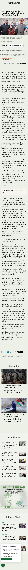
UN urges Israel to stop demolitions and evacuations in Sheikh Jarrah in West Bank (13, 389)
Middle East (4, 534)
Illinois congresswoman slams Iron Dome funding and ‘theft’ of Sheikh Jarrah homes (13, 418)
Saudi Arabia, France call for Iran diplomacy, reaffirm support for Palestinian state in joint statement (9, 527)
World (3, 522)
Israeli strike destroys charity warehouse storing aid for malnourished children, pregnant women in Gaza (10, 445)
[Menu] (1, 2)
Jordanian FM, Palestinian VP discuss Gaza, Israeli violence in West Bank (9, 453)
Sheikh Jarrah (10, 356)
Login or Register (6, 559)
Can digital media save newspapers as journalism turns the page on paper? (9, 467)
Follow (23, 63)
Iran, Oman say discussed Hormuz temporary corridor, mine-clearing (9, 474)
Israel (18, 356)
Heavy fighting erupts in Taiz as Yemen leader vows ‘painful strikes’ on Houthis (9, 461)
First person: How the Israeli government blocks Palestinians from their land (9, 539)
